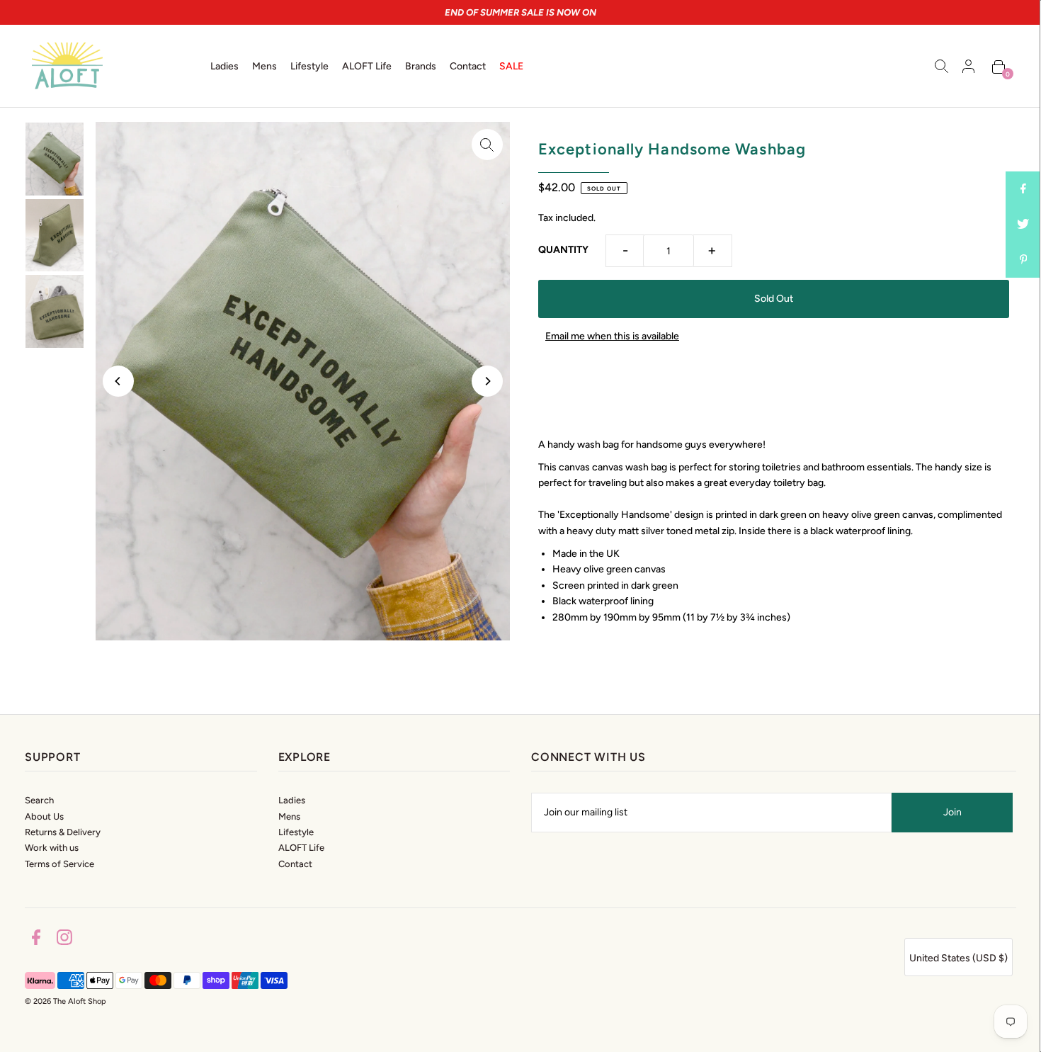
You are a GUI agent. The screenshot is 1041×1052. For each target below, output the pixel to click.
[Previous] (118, 381)
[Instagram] (64, 939)
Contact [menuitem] (468, 66)
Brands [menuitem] (420, 66)
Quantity (563, 250)
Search (39, 800)
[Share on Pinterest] (1023, 260)
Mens (289, 816)
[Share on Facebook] (1023, 189)
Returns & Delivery (63, 832)
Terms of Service (59, 864)
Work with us (52, 847)
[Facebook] (36, 939)
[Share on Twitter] (1023, 224)
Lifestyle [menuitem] (309, 66)
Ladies (291, 800)
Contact (295, 864)
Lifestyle (296, 832)
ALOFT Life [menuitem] (367, 66)
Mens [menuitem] (264, 66)
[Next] (487, 381)
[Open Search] (942, 66)
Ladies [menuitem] (224, 66)
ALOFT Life (301, 847)
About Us (44, 816)
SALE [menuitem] (511, 66)
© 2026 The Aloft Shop (65, 1001)
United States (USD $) (958, 958)
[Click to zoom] (487, 144)
